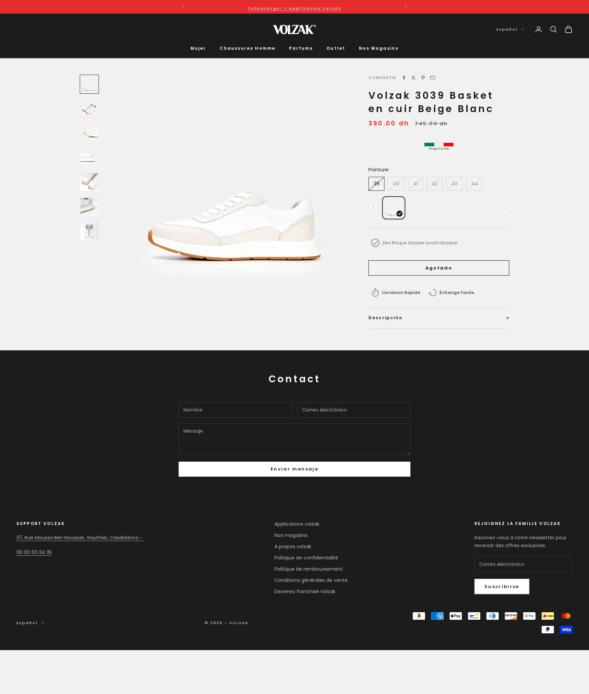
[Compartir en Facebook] (404, 77)
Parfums (301, 48)
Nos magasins (290, 535)
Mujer (198, 48)
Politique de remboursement (308, 569)
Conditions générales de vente (311, 580)
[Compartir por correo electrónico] (432, 77)
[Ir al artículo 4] (89, 157)
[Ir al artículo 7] (89, 231)
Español (506, 29)
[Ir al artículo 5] (89, 182)
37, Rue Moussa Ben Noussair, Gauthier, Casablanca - (80, 537)
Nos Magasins (378, 48)
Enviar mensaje (294, 469)
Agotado (438, 268)
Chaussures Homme (248, 48)
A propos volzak (292, 546)
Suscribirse (501, 586)
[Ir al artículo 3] (89, 133)
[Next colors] (504, 208)
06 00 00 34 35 (34, 552)
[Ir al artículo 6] (89, 206)
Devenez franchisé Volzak (304, 591)
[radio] (393, 208)
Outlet (336, 48)
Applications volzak (296, 524)
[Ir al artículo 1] (89, 84)
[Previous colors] (373, 208)
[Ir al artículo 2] (89, 108)
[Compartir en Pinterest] (423, 77)
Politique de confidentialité (306, 557)
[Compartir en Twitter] (413, 77)
